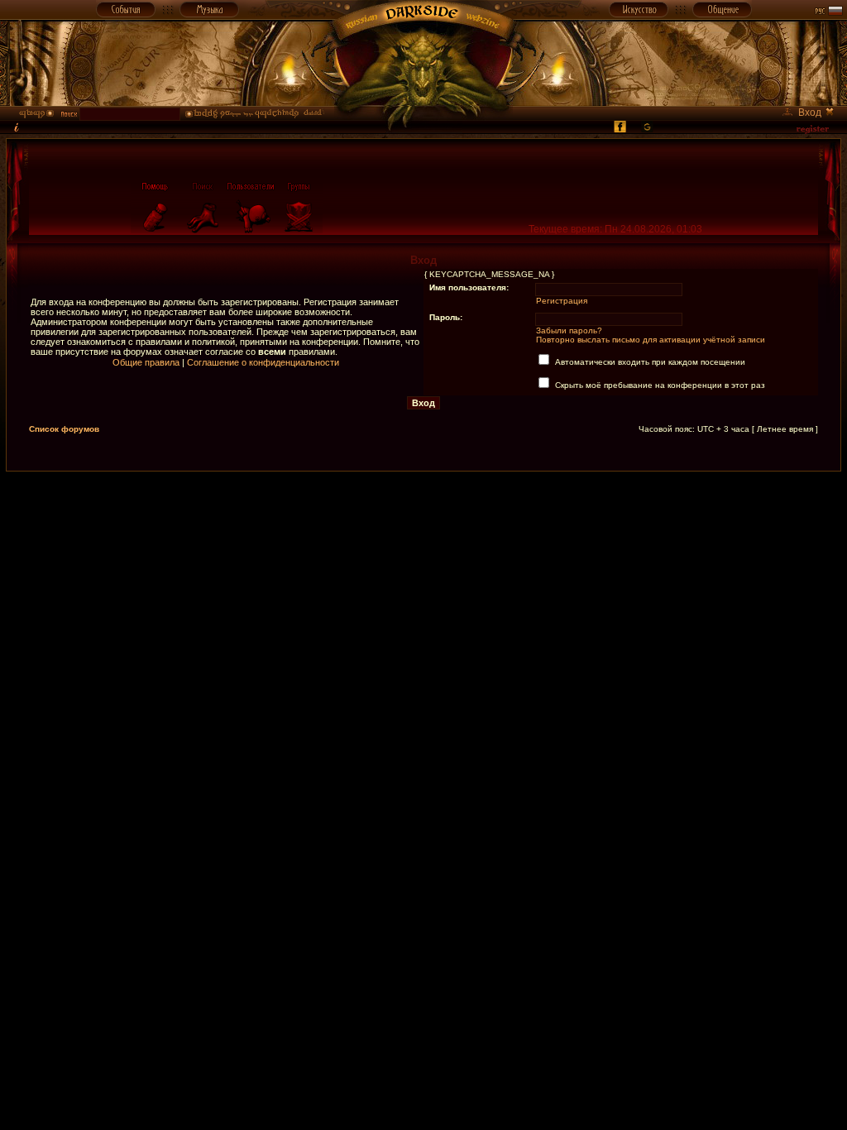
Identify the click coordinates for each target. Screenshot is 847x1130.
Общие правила (145, 362)
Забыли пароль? (569, 330)
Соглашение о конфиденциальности (263, 362)
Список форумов (64, 428)
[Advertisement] (423, 509)
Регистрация (561, 300)
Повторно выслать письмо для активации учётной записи (650, 339)
